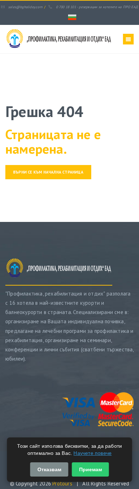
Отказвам (49, 469)
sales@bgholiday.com (25, 7)
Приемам (90, 469)
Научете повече (92, 453)
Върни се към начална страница (48, 172)
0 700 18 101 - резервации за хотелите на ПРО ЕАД (97, 7)
